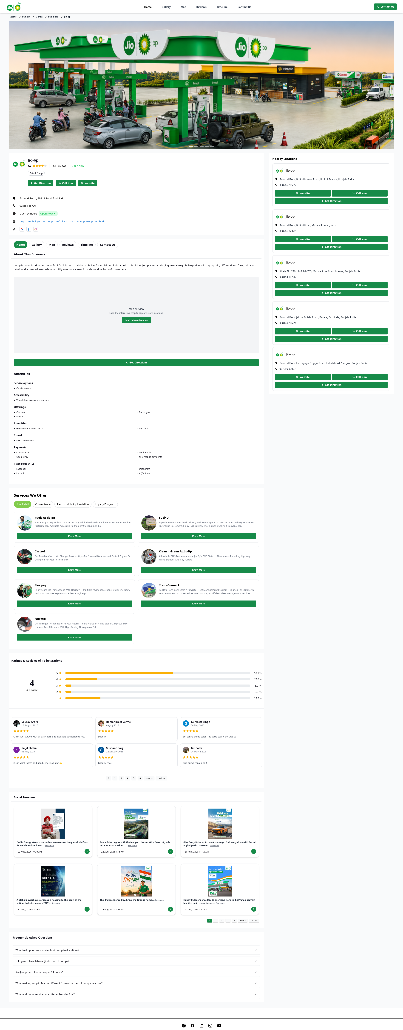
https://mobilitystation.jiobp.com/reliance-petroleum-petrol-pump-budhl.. (63, 221)
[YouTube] (219, 1025)
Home (148, 7)
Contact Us (244, 7)
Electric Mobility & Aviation (73, 504)
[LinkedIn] (201, 1025)
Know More (74, 536)
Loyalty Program (105, 504)
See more (49, 845)
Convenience (43, 504)
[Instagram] (210, 1025)
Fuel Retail (23, 504)
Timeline (222, 7)
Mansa (39, 16)
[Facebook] (184, 1025)
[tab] (20, 244)
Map (183, 7)
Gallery (166, 7)
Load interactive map (136, 320)
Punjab (26, 16)
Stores (13, 16)
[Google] (193, 1025)
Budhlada (53, 16)
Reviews (201, 7)
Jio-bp (67, 16)
